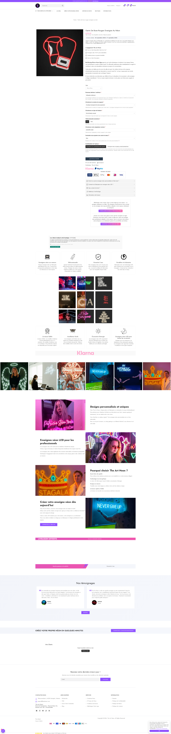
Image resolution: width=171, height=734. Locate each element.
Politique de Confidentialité (118, 701)
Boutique (97, 11)
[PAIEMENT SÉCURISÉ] (105, 175)
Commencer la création (48, 524)
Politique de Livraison (117, 706)
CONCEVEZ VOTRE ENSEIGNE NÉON (110, 224)
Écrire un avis (85, 651)
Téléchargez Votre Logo (93, 706)
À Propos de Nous (91, 701)
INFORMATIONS (107, 11)
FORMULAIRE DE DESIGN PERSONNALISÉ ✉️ (111, 211)
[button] (133, 6)
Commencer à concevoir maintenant (123, 630)
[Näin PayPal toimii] (99, 169)
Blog (63, 706)
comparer (101, 162)
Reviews (85, 612)
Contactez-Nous (91, 698)
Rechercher (65, 698)
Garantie (114, 698)
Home (74, 20)
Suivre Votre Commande (68, 703)
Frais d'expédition (95, 34)
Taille (87, 85)
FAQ (63, 701)
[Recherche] (62, 5)
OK (159, 730)
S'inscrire (105, 679)
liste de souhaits (91, 162)
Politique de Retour (117, 703)
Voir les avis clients (55, 246)
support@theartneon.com (44, 701)
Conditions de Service (92, 703)
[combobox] (52, 5)
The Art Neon (95, 165)
